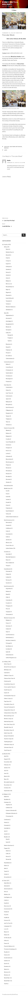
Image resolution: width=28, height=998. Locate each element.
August (6, 759)
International (7, 485)
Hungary (8, 447)
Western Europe (8, 618)
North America (7, 520)
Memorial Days (8, 715)
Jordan (7, 499)
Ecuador (8, 603)
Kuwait (7, 502)
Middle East (7, 488)
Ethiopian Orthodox (11, 813)
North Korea (9, 407)
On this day (7, 937)
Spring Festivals (8, 736)
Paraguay (8, 606)
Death (5, 903)
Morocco (8, 283)
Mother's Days (7, 718)
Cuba (7, 531)
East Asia (6, 385)
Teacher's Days (8, 738)
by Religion (5, 794)
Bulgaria (8, 436)
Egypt (7, 263)
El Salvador (8, 370)
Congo (7, 260)
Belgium (8, 620)
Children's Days (8, 675)
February (6, 764)
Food (5, 914)
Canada (8, 525)
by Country (5, 244)
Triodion (4, 53)
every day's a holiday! (10, 3)
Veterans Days (8, 747)
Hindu (5, 822)
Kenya (7, 272)
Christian (6, 802)
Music (5, 932)
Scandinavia (7, 569)
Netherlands (9, 637)
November (7, 785)
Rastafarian (7, 862)
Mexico (8, 542)
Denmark (8, 571)
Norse (7, 856)
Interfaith (6, 828)
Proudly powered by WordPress (10, 994)
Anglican (8, 804)
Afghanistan (9, 315)
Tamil (9, 340)
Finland (7, 574)
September (7, 790)
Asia (5, 313)
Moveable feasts (8, 782)
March (5, 776)
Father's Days (7, 698)
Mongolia (8, 404)
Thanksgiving (7, 741)
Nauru (7, 560)
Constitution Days (8, 684)
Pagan (5, 848)
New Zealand (9, 562)
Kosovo (8, 450)
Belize (7, 364)
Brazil (7, 594)
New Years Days (8, 724)
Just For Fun (7, 923)
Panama (8, 381)
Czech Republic (10, 442)
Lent (5, 150)
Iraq (7, 493)
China (7, 390)
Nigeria (8, 292)
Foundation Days (8, 704)
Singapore (8, 413)
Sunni (7, 842)
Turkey (7, 513)
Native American (8, 845)
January (6, 767)
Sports (5, 963)
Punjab (9, 338)
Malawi (7, 281)
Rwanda (8, 295)
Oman (7, 505)
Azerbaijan (8, 321)
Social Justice (7, 957)
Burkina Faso (9, 252)
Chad (7, 258)
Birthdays (6, 669)
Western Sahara (10, 306)
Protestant (8, 816)
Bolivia (7, 591)
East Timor (8, 393)
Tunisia (7, 304)
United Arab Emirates (11, 516)
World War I (7, 978)
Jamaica (8, 539)
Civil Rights (7, 897)
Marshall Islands (10, 557)
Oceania (6, 551)
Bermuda (8, 522)
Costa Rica (8, 367)
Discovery (6, 906)
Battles (6, 894)
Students (6, 966)
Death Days (7, 690)
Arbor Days (7, 664)
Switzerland (9, 654)
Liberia (7, 275)
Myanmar (8, 344)
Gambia (8, 269)
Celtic (7, 853)
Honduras (8, 376)
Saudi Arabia (9, 511)
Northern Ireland (10, 640)
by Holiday (5, 661)
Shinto (5, 865)
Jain (5, 831)
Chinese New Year (8, 678)
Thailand (8, 419)
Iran (7, 490)
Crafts (5, 900)
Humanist (6, 825)
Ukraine (8, 482)
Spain (7, 652)
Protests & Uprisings (9, 949)
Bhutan (7, 327)
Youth (5, 983)
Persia (7, 352)
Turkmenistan (9, 358)
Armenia (8, 318)
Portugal (8, 643)
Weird (5, 969)
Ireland (7, 629)
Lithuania (8, 456)
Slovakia (8, 476)
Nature (6, 934)
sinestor (19, 32)
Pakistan (8, 350)
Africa (5, 247)
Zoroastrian (7, 877)
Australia (8, 554)
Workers (6, 975)
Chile (7, 597)
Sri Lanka (8, 355)
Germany (8, 626)
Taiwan (7, 416)
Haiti (7, 536)
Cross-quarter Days (9, 687)
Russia (6, 147)
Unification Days (8, 744)
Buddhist (6, 799)
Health (5, 917)
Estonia (8, 445)
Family (5, 911)
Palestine (8, 508)
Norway (8, 580)
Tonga (7, 565)
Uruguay (8, 611)
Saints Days (7, 733)
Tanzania (8, 301)
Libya (7, 278)
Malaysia (8, 401)
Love (5, 929)
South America (7, 586)
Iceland (8, 577)
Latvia (7, 453)
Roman (7, 859)
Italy (7, 631)
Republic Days (7, 727)
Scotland (8, 649)
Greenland (8, 534)
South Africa (9, 298)
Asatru (7, 850)
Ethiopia (8, 266)
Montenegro (9, 462)
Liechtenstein (9, 634)
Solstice (6, 960)
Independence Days (9, 713)
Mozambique (9, 286)
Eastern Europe (8, 428)
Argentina (8, 588)
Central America (8, 362)
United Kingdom (10, 657)
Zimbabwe (8, 309)
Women (6, 972)
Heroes (6, 920)
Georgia (8, 329)
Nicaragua (8, 378)
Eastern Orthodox (16, 146)
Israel (7, 496)
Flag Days (6, 701)
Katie (8, 160)
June (5, 773)
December (6, 762)
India (7, 332)
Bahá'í (5, 796)
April (5, 756)
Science (6, 955)
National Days (7, 721)
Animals (6, 886)
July (5, 770)
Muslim (6, 837)
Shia (7, 839)
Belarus (8, 433)
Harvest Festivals (8, 707)
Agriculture (7, 883)
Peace (5, 943)
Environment (7, 909)
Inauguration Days (8, 710)
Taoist (5, 871)
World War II (7, 980)
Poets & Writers (8, 946)
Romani (8, 467)
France (7, 623)
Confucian (6, 819)
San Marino (8, 646)
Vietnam (8, 424)
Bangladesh (9, 324)
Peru (7, 608)
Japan (7, 399)
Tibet (7, 422)
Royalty (6, 952)
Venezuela (8, 614)
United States (9, 548)
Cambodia (8, 387)
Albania (8, 430)
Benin (7, 249)
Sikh (5, 868)
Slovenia (8, 479)
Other (5, 940)
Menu (14, 10)
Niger (7, 289)
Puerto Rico (9, 545)
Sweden (8, 583)
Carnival (6, 672)
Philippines (8, 410)
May (5, 779)
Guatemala (8, 373)
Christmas (6, 681)
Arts (5, 891)
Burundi (8, 255)
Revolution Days (8, 730)
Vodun (5, 874)
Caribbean (8, 528)
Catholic (8, 807)
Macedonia (8, 459)
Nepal (7, 347)
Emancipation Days (9, 695)
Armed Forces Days (9, 667)
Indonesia (8, 396)
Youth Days (7, 750)
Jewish (5, 834)
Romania (8, 470)
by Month (4, 753)
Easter (6, 146)
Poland (7, 465)
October (6, 787)
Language (6, 926)
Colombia (8, 600)
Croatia (7, 439)
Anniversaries (7, 888)
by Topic (4, 880)
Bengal (9, 335)
